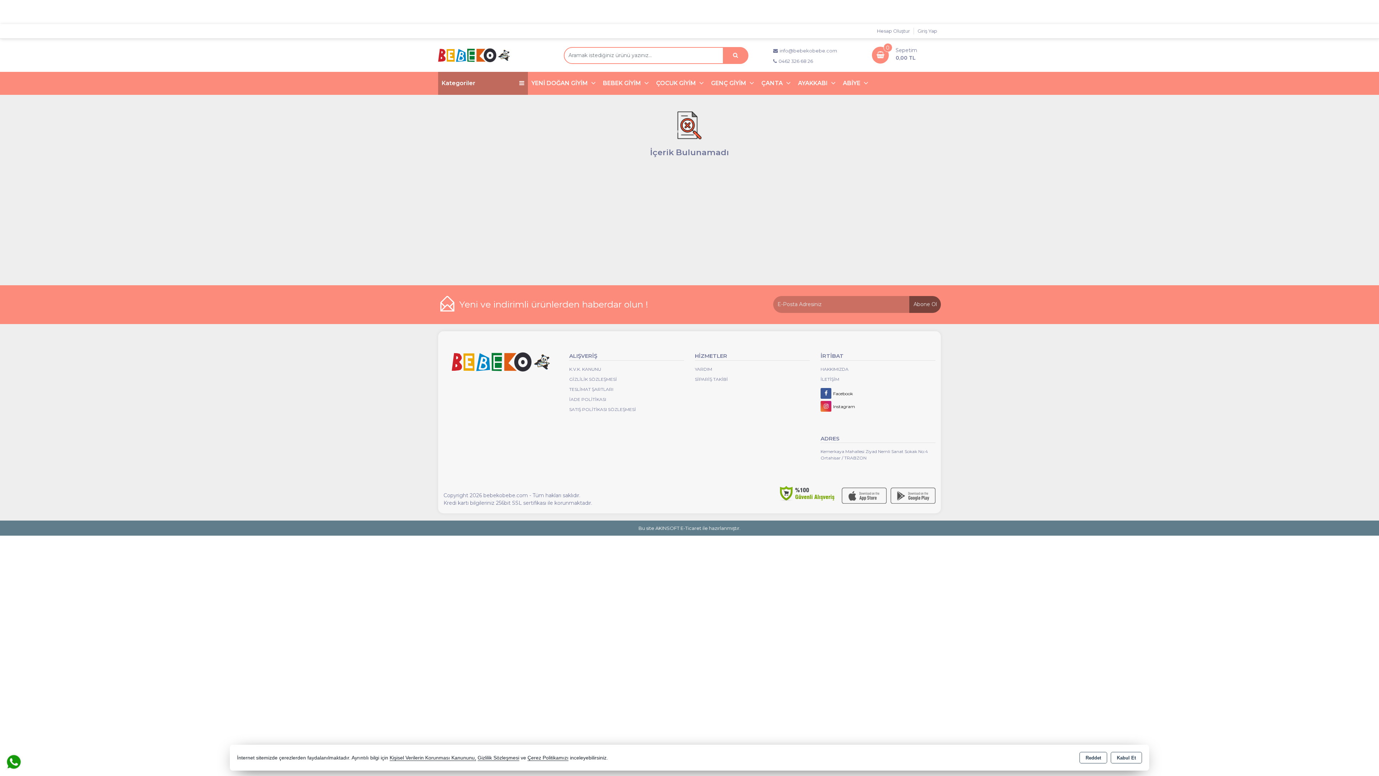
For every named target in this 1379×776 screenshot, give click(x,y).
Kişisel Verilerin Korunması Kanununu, (433, 758)
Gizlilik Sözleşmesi (593, 379)
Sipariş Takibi (711, 379)
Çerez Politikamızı (548, 758)
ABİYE (852, 83)
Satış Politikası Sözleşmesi (602, 409)
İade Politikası (587, 399)
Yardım (703, 369)
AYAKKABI (813, 83)
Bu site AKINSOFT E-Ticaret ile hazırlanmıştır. (689, 528)
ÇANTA (772, 83)
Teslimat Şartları (591, 389)
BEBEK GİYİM (622, 83)
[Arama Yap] (735, 55)
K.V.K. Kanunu (585, 369)
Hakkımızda (835, 369)
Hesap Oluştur (893, 31)
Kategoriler (458, 83)
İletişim (830, 379)
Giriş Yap (927, 31)
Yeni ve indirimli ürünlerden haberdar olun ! (553, 304)
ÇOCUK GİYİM (676, 83)
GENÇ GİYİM (729, 83)
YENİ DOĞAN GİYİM (560, 83)
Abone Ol (925, 304)
